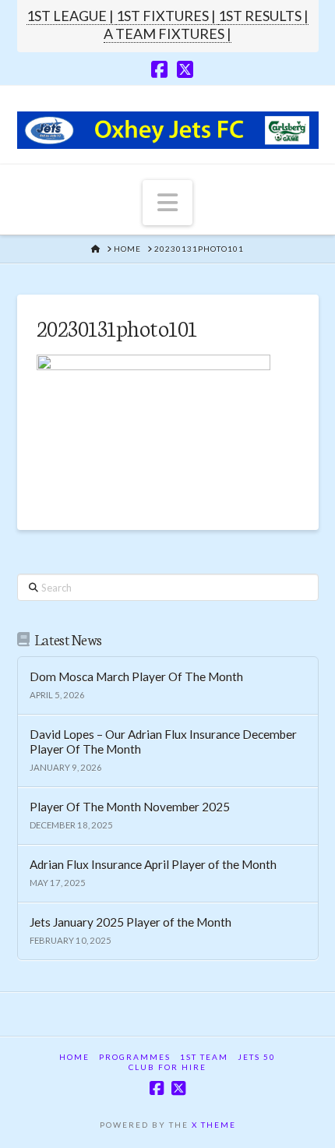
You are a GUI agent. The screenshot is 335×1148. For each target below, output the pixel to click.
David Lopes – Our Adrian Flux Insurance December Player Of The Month (163, 741)
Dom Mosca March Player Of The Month (136, 676)
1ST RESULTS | (263, 15)
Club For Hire (167, 1067)
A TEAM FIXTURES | (167, 33)
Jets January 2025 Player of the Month (130, 922)
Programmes (135, 1056)
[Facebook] (159, 69)
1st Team (204, 1056)
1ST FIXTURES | (167, 15)
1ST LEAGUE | (71, 15)
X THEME (214, 1124)
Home (74, 1056)
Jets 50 (257, 1056)
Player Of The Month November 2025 (130, 807)
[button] (167, 202)
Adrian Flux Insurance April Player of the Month (153, 864)
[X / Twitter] (185, 69)
